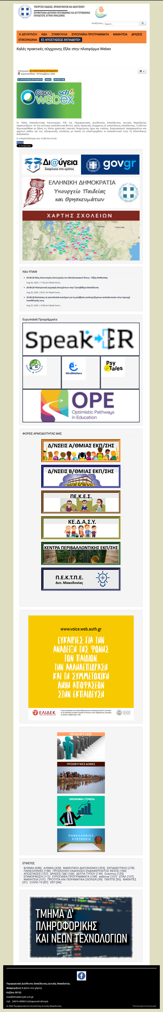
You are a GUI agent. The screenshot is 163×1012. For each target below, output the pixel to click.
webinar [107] (108, 876)
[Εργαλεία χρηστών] (142, 71)
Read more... (55, 282)
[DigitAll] (80, 372)
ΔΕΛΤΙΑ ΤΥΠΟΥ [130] (89, 873)
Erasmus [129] (114, 873)
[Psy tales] (119, 372)
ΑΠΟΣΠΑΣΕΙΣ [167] (36, 873)
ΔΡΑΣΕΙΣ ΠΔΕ (59, 79)
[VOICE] (81, 667)
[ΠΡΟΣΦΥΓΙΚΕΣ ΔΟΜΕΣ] (81, 777)
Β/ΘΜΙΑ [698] (33, 868)
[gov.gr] (110, 164)
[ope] (80, 405)
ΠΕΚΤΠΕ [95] (113, 879)
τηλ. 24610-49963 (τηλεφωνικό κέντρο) (27, 1001)
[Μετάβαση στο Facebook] (81, 975)
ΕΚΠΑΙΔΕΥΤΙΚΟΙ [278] (120, 868)
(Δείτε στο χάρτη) (33, 987)
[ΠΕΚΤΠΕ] (81, 579)
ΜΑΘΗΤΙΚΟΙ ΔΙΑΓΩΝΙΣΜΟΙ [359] (84, 868)
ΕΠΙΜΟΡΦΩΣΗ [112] (37, 876)
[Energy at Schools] (41, 372)
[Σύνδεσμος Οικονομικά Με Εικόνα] (81, 810)
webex (48, 79)
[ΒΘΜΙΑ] (81, 476)
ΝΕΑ (44, 34)
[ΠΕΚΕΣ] (81, 502)
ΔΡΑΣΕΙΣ (136, 34)
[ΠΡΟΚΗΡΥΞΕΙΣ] (81, 745)
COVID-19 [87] (39, 882)
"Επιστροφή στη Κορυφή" (144, 1006)
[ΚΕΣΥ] (81, 527)
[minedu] (80, 192)
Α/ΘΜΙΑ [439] (52, 868)
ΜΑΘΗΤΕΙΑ (120, 34)
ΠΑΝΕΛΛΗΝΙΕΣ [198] (37, 871)
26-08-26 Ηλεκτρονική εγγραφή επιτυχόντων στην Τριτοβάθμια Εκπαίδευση (62, 287)
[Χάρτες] (80, 235)
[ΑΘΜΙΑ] (81, 450)
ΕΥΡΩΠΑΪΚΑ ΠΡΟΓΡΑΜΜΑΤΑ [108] (75, 876)
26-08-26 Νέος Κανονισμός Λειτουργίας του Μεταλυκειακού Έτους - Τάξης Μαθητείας (67, 277)
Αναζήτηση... (98, 23)
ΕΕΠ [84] (55, 882)
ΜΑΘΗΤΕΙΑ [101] (35, 879)
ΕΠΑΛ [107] (126, 876)
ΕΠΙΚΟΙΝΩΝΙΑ (27, 40)
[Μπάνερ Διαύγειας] (51, 164)
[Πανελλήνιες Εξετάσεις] (81, 840)
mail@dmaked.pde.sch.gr (20, 996)
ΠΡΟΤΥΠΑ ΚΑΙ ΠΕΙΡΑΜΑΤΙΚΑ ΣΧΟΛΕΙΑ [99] (75, 879)
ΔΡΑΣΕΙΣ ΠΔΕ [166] (62, 873)
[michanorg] (81, 926)
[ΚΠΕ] (81, 553)
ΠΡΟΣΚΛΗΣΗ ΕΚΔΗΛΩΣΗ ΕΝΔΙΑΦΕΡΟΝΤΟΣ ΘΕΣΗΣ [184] (89, 871)
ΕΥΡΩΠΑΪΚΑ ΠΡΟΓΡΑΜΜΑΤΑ (90, 34)
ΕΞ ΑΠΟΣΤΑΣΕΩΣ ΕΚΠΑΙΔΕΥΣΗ (60, 40)
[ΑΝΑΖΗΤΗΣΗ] (143, 23)
